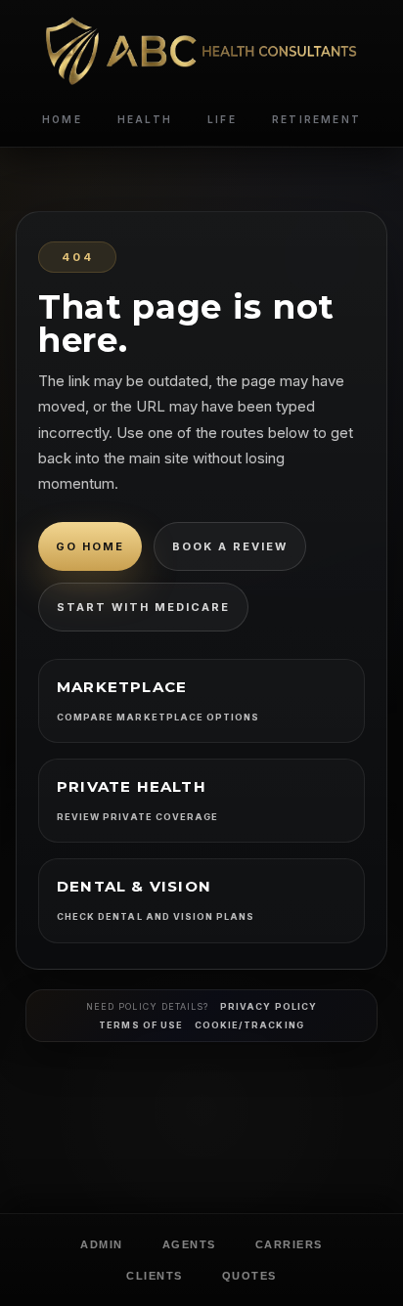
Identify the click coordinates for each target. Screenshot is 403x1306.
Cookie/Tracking (249, 1025)
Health (144, 119)
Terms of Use (141, 1025)
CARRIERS (289, 1244)
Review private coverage (137, 816)
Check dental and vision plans (155, 916)
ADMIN (101, 1244)
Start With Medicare (143, 607)
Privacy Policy (268, 1006)
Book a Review (230, 546)
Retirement (316, 119)
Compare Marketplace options (158, 717)
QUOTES (249, 1276)
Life (222, 119)
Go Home (90, 546)
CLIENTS (154, 1276)
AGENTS (189, 1244)
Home (62, 119)
